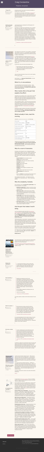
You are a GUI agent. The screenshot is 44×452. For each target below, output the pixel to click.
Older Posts (12, 435)
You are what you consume (27, 314)
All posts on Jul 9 (8, 308)
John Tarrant (19, 268)
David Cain (18, 338)
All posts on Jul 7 (8, 368)
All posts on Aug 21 (8, 12)
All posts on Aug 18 (8, 28)
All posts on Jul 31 (8, 266)
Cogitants (7, 65)
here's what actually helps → (35, 443)
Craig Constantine (22, 2)
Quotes (7, 267)
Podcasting (7, 29)
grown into (32, 56)
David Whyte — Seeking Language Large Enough (23, 42)
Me (17, 71)
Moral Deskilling (26, 293)
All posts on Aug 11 (8, 255)
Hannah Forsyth (19, 293)
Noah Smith (19, 314)
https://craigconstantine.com (28, 442)
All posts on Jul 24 (8, 280)
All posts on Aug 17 (8, 64)
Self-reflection (8, 13)
